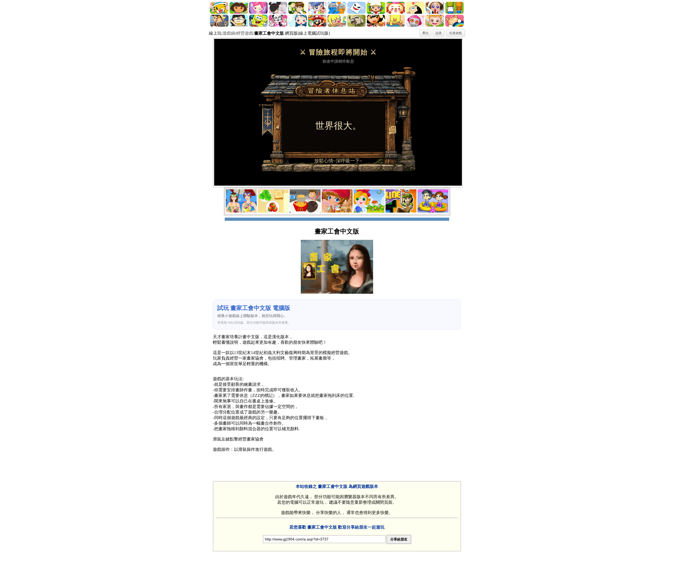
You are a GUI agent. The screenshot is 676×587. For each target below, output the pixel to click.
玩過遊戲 (455, 33)
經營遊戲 (244, 33)
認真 (438, 33)
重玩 (425, 33)
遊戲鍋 (229, 33)
